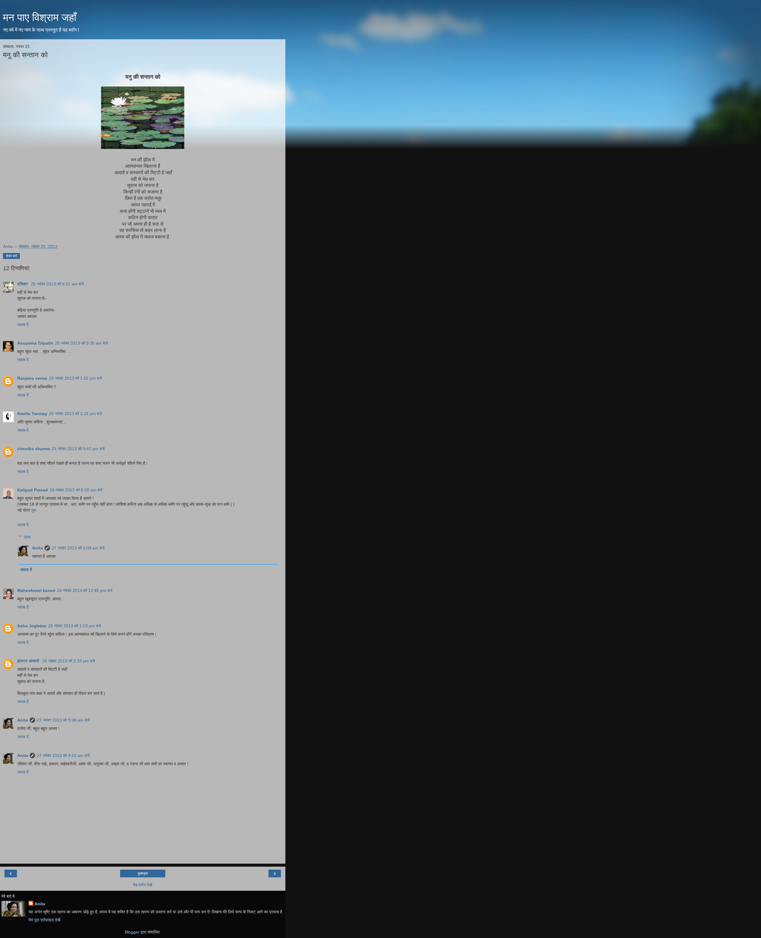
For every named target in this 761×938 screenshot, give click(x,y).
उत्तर (27, 537)
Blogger (132, 932)
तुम (34, 510)
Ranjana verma (32, 378)
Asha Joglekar (31, 625)
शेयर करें (11, 256)
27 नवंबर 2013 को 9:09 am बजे (78, 548)
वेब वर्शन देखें (142, 884)
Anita (37, 548)
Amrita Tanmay (32, 413)
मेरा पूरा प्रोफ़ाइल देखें (44, 919)
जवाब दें (23, 324)
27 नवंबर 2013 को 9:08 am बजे (63, 720)
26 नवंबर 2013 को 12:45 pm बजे (84, 590)
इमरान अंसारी (28, 661)
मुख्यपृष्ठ (143, 873)
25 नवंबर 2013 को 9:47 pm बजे (78, 448)
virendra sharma (33, 448)
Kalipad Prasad (32, 490)
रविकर (23, 284)
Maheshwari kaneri (36, 590)
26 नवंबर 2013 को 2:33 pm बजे (68, 661)
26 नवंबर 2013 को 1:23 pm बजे (74, 625)
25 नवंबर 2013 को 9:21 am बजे (57, 284)
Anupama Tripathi (35, 343)
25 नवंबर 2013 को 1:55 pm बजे (75, 378)
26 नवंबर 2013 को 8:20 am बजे (76, 490)
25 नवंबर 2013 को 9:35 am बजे (81, 343)
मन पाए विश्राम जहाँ (39, 17)
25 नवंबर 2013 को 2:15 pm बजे (75, 413)
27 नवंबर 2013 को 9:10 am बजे (63, 755)
